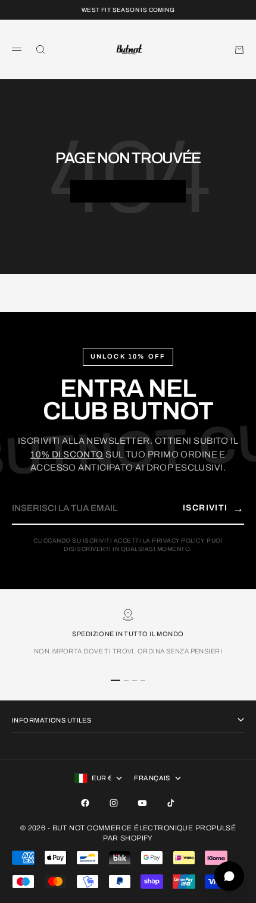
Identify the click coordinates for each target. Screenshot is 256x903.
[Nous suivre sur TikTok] (171, 803)
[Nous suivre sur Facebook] (85, 803)
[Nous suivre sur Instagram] (113, 803)
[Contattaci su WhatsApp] (229, 876)
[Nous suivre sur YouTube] (142, 803)
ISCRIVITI (213, 508)
